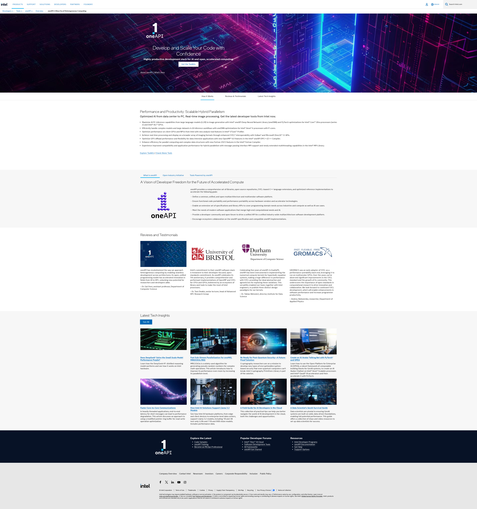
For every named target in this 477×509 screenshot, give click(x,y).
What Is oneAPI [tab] (150, 175)
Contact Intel (185, 473)
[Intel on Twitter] (166, 482)
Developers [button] (60, 4)
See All (146, 322)
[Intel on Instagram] (185, 482)
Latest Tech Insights (267, 96)
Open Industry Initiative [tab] (173, 175)
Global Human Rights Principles (312, 496)
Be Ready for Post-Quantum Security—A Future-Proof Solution (263, 358)
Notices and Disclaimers (204, 496)
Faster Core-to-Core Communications (158, 408)
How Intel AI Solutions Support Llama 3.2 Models (210, 409)
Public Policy (265, 473)
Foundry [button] (88, 4)
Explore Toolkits (147, 153)
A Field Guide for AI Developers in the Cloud (261, 408)
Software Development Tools (257, 444)
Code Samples (200, 442)
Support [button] (31, 4)
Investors (209, 473)
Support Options (301, 449)
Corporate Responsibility (236, 473)
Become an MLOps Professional (208, 447)
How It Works (207, 96)
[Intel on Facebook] (160, 482)
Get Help (298, 447)
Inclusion (254, 473)
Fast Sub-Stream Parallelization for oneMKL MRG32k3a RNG (211, 358)
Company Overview (168, 473)
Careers (219, 473)
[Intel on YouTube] (179, 482)
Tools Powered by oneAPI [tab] (201, 175)
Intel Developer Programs (305, 442)
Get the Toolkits (188, 64)
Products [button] (18, 4)
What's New (159, 72)
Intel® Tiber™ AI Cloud (254, 442)
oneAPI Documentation (304, 444)
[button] (238, 269)
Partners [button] (75, 4)
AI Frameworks (250, 447)
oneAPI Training (201, 444)
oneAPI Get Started (253, 449)
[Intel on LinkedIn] (173, 482)
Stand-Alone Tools (164, 153)
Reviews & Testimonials (235, 96)
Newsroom (198, 473)
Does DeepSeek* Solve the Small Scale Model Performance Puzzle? (161, 358)
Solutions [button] (45, 4)
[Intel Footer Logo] (145, 486)
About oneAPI (146, 72)
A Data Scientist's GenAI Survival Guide (309, 408)
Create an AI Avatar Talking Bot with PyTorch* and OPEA (311, 358)
